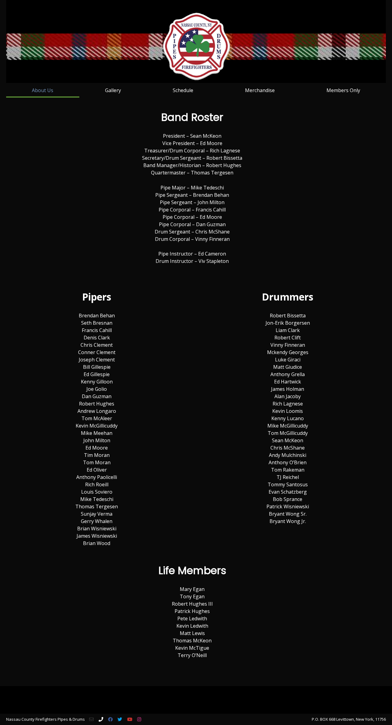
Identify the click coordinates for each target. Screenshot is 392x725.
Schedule (183, 90)
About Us (42, 90)
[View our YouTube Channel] (129, 719)
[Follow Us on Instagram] (139, 719)
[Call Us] (101, 719)
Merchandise (260, 90)
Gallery (113, 90)
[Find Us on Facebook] (110, 719)
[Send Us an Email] (91, 719)
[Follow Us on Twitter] (120, 719)
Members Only (343, 90)
